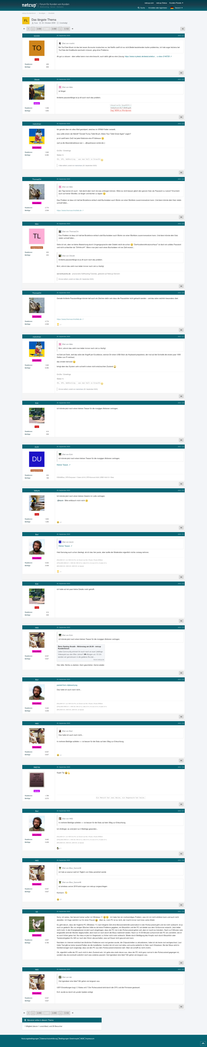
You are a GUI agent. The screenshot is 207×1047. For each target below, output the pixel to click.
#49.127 (181, 336)
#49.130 (181, 490)
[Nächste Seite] (72, 28)
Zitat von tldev (67, 87)
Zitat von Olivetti (68, 255)
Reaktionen (28, 64)
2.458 (54, 28)
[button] (177, 7)
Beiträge (27, 67)
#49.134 (181, 679)
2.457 (46, 28)
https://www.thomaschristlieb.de (69, 210)
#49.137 (181, 810)
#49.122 (181, 79)
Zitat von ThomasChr (70, 231)
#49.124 (181, 179)
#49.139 (181, 911)
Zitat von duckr (68, 542)
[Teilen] (182, 29)
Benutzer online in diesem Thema (40, 1020)
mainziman (78, 165)
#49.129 (181, 446)
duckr (61, 500)
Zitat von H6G (67, 818)
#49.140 (181, 969)
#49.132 (181, 583)
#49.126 (181, 292)
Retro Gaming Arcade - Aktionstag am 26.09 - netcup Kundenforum (79, 647)
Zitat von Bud (67, 731)
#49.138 (181, 860)
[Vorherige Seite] (24, 28)
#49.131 (181, 534)
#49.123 (181, 123)
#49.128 (181, 402)
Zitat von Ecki (67, 454)
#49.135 (181, 723)
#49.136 (181, 767)
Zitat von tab (67, 977)
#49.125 (181, 223)
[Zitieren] (181, 73)
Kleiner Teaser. (62, 464)
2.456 (39, 28)
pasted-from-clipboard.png (67, 685)
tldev (77, 279)
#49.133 (181, 627)
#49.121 (181, 35)
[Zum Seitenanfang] (203, 1043)
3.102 (66, 28)
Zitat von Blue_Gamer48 (71, 868)
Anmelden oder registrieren (157, 8)
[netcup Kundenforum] (45, 5)
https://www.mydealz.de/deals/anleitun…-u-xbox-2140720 (147, 56)
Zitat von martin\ (68, 43)
